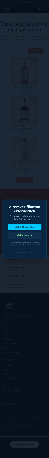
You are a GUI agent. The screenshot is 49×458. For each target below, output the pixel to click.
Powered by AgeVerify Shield (24, 252)
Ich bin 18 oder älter (24, 227)
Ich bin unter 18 (24, 235)
